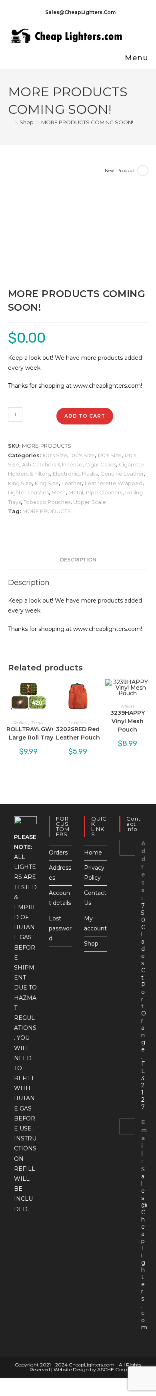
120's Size (110, 455)
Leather (72, 483)
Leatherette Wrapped (113, 483)
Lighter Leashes (28, 492)
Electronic (66, 473)
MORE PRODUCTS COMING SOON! (87, 122)
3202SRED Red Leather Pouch (78, 733)
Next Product (120, 170)
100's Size (54, 455)
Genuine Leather (122, 473)
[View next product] (142, 170)
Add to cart (84, 416)
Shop (91, 943)
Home (93, 852)
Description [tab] (78, 560)
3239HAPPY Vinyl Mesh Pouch (127, 721)
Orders (58, 852)
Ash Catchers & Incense (52, 464)
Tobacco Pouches (47, 502)
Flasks (90, 473)
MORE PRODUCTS (46, 511)
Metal (75, 492)
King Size (20, 483)
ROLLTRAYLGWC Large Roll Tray (31, 733)
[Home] (10, 122)
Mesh (59, 492)
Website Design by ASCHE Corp (90, 1369)
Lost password (60, 928)
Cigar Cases (100, 464)
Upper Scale (89, 502)
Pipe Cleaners (104, 492)
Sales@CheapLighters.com (144, 1248)
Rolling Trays (28, 723)
